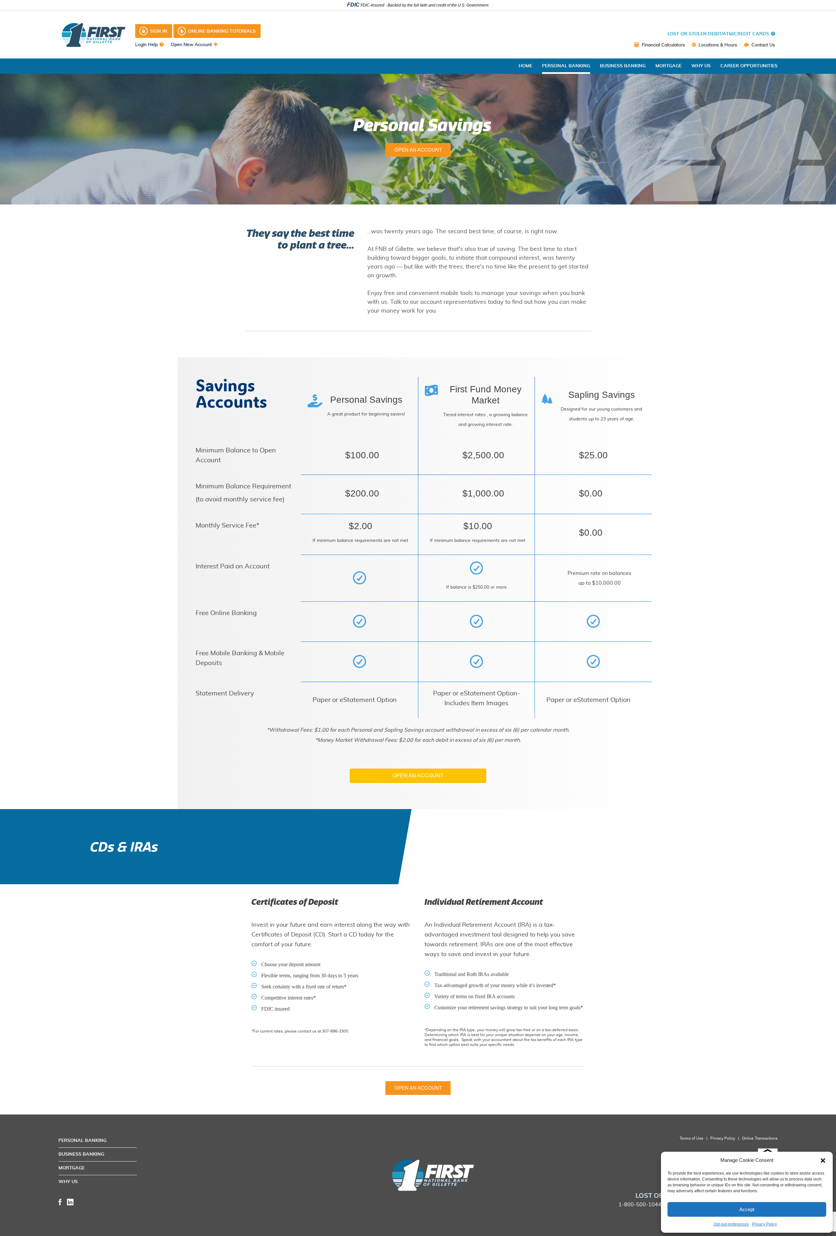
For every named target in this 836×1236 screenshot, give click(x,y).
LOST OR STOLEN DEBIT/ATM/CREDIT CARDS (718, 34)
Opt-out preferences (731, 1224)
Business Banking (623, 66)
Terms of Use (691, 1138)
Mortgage (668, 66)
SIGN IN (158, 31)
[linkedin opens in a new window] (70, 1201)
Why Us (701, 66)
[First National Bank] (387, 1175)
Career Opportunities (749, 66)
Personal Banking (566, 66)
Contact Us (762, 45)
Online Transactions (760, 1138)
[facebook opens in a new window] (60, 1201)
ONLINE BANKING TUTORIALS (222, 31)
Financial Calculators (662, 45)
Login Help (146, 44)
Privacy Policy (764, 1224)
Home (525, 66)
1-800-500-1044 (640, 1204)
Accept (746, 1209)
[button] (823, 1160)
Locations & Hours (717, 45)
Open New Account (191, 44)
